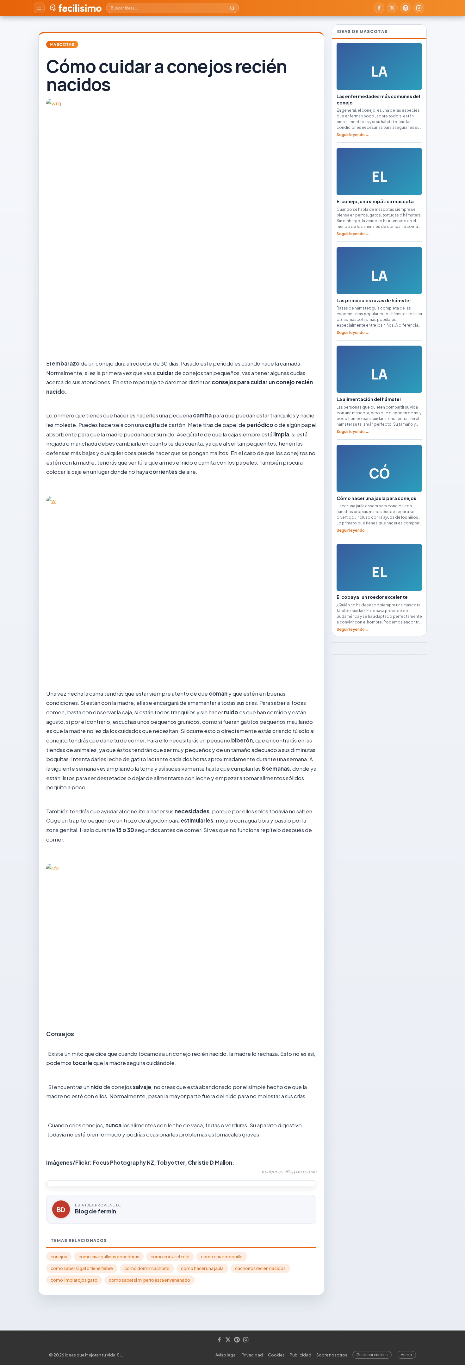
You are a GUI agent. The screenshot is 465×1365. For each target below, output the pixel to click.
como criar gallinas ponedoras (108, 1256)
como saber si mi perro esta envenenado (149, 1280)
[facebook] (379, 8)
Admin (406, 1355)
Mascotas (62, 44)
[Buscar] (232, 8)
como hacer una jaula (202, 1268)
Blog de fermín (95, 1211)
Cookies (276, 1354)
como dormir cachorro (147, 1268)
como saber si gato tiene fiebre (82, 1268)
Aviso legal (226, 1354)
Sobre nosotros (331, 1354)
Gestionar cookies (372, 1355)
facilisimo (80, 8)
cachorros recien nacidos (260, 1268)
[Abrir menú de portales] (39, 8)
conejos (59, 1256)
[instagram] (418, 8)
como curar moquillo (222, 1256)
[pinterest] (405, 8)
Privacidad (252, 1354)
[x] (392, 8)
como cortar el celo (170, 1256)
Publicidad (300, 1354)
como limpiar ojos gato (74, 1280)
